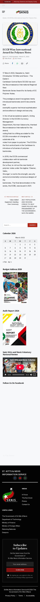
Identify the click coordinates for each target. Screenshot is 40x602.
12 (35, 248)
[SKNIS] (22, 12)
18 (30, 251)
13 (5, 251)
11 (30, 248)
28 (10, 258)
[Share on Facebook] (12, 63)
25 (30, 255)
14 (10, 251)
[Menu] (3, 6)
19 (35, 251)
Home (4, 18)
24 (25, 255)
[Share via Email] (22, 63)
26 (35, 255)
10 (25, 248)
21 (10, 255)
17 (25, 251)
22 (15, 255)
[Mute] (31, 375)
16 (20, 251)
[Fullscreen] (34, 375)
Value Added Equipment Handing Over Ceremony (11, 202)
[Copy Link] (27, 63)
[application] (20, 367)
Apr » (10, 262)
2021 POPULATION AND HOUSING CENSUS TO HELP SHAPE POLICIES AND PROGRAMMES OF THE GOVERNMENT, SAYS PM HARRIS (29, 206)
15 (15, 251)
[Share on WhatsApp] (17, 63)
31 (25, 258)
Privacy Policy (20, 577)
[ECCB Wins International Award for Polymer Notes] (20, 34)
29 (15, 258)
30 (20, 258)
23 (20, 255)
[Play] (5, 375)
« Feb (5, 262)
